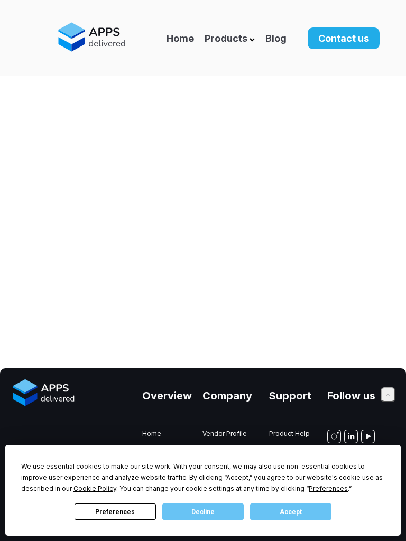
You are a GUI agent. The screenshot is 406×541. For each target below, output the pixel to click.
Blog (276, 38)
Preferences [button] (328, 488)
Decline (203, 512)
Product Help (289, 433)
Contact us (343, 38)
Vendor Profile (224, 433)
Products (226, 38)
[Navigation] (142, 38)
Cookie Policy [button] (94, 488)
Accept (291, 512)
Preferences (115, 512)
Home (180, 38)
